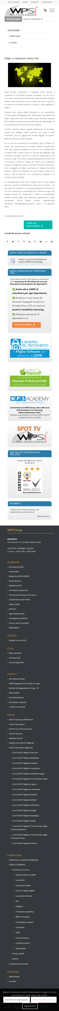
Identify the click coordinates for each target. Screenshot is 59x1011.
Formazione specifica (25, 911)
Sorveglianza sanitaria (18, 618)
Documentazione (16, 697)
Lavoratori (20, 880)
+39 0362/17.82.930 (25, 548)
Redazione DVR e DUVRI (19, 576)
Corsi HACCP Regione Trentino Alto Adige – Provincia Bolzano (30, 828)
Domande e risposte (17, 702)
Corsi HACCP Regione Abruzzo (25, 752)
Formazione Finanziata (18, 964)
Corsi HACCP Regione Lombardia (26, 789)
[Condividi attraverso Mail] (51, 241)
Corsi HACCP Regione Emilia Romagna (28, 773)
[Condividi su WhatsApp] (18, 241)
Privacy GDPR (18, 953)
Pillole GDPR (14, 693)
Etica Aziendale (15, 653)
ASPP (18, 932)
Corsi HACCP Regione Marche (24, 794)
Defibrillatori (14, 627)
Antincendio (14, 571)
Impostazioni (30, 1006)
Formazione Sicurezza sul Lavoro (23, 595)
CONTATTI (35, 2)
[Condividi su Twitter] (13, 241)
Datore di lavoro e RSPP (26, 875)
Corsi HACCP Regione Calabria (25, 763)
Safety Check (14, 604)
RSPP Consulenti (23, 917)
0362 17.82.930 (13, 2)
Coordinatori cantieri (24, 922)
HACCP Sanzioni (15, 733)
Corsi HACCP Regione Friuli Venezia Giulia (29, 779)
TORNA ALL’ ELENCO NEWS (33, 224)
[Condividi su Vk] (40, 241)
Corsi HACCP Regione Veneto (24, 843)
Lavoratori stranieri (24, 896)
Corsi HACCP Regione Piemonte (25, 805)
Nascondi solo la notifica (43, 999)
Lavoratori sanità (23, 885)
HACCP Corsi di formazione (20, 729)
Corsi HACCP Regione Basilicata (25, 758)
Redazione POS (15, 585)
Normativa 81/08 (16, 567)
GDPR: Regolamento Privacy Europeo (24, 683)
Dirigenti (19, 906)
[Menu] (51, 10)
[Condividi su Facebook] (7, 241)
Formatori (20, 927)
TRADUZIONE (47, 2)
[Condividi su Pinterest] (24, 241)
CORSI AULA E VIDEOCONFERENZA (23, 860)
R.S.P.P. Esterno (15, 581)
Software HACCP (16, 738)
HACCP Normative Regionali (21, 747)
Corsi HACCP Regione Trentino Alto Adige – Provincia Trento (30, 836)
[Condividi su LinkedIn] (29, 241)
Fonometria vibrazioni (18, 590)
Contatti (13, 42)
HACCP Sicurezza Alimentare (21, 719)
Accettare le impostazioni (16, 999)
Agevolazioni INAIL (17, 613)
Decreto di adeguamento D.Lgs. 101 (24, 688)
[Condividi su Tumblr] (35, 241)
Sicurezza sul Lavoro (21, 869)
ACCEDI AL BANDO (23, 325)
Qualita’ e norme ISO (17, 640)
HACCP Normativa (16, 724)
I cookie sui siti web (17, 707)
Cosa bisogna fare (16, 662)
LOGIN (24, 2)
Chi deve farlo (14, 658)
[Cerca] (44, 10)
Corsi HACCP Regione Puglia (24, 810)
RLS (17, 901)
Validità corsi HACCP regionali (21, 743)
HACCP (15, 958)
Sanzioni (12, 609)
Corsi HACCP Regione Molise (24, 800)
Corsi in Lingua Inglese (25, 890)
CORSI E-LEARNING (17, 864)
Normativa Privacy (17, 679)
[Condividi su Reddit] (46, 241)
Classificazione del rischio (19, 599)
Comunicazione (22, 938)
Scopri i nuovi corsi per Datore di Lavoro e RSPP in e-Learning (32, 260)
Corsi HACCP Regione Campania (26, 768)
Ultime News (15, 36)
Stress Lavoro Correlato (19, 623)
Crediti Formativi (23, 943)
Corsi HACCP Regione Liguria (24, 784)
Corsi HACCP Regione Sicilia (24, 820)
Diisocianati (20, 948)
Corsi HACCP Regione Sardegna (25, 815)
